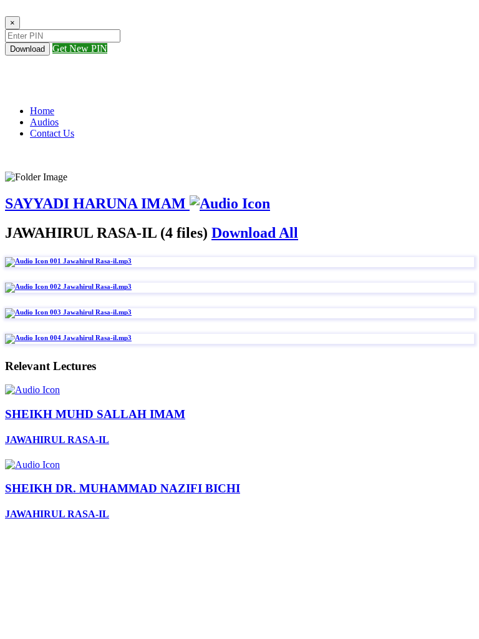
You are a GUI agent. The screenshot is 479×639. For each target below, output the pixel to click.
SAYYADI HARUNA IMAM (97, 203)
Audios (44, 122)
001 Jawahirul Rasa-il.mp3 (90, 261)
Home (42, 110)
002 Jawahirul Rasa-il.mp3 (90, 286)
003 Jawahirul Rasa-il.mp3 (90, 312)
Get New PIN (79, 48)
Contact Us (52, 133)
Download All (254, 233)
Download (27, 49)
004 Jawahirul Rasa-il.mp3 (90, 337)
